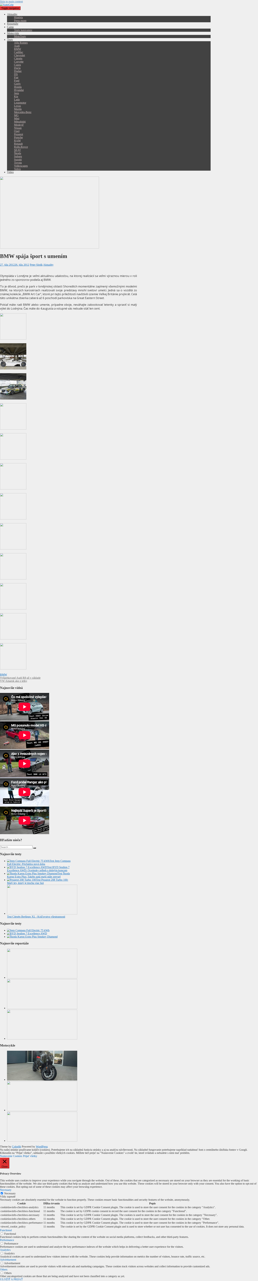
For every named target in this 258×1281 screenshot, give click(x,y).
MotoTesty (20, 36)
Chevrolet (19, 55)
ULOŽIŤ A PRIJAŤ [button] (11, 1279)
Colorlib (16, 1146)
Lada (17, 99)
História (18, 17)
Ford (16, 80)
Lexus (17, 105)
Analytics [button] (5, 1249)
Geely (17, 83)
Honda (18, 86)
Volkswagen (21, 165)
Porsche (18, 137)
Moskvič (19, 124)
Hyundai (19, 90)
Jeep (16, 93)
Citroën (18, 58)
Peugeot (18, 134)
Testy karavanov (23, 30)
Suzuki (18, 159)
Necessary (10, 1193)
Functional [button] (6, 1230)
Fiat (16, 77)
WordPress (42, 1146)
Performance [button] (7, 1240)
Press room (20, 20)
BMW (17, 49)
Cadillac (18, 52)
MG (16, 115)
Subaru (18, 156)
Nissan (18, 127)
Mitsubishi (20, 121)
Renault (18, 143)
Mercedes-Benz (22, 112)
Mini (16, 118)
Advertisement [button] (8, 1259)
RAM (17, 140)
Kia (16, 96)
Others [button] (3, 1269)
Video (10, 172)
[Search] (34, 848)
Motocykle (13, 33)
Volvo (17, 168)
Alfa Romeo (21, 42)
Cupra (17, 64)
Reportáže (12, 23)
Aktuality (12, 14)
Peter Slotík (36, 264)
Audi (17, 45)
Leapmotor (20, 102)
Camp (10, 26)
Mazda (18, 109)
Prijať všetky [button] (30, 1156)
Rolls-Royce (21, 146)
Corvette (19, 61)
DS (16, 74)
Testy (10, 39)
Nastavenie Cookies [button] (11, 1156)
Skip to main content (11, 1)
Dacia (17, 67)
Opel (16, 131)
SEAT (17, 150)
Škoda (17, 153)
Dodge (18, 71)
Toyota (18, 162)
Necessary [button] (5, 1189)
